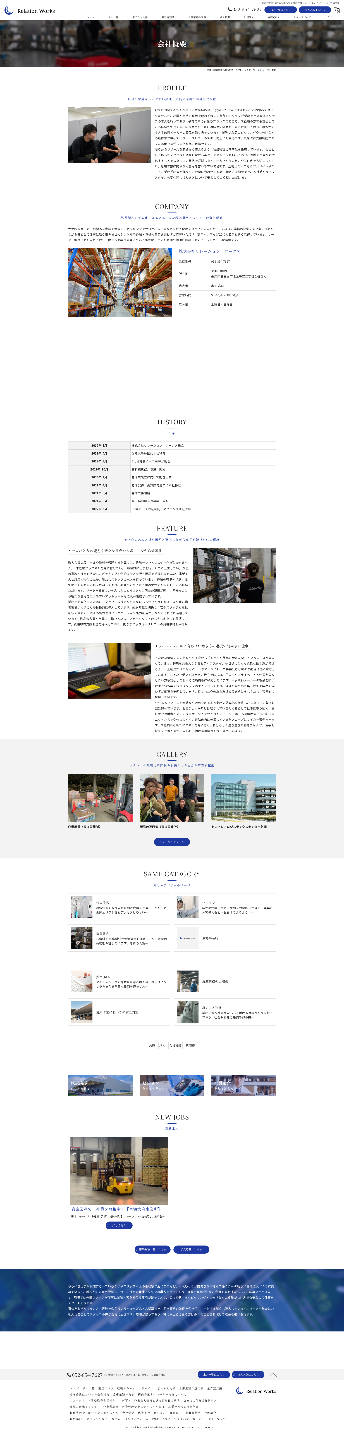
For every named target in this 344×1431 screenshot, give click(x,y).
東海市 (190, 1045)
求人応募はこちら (315, 9)
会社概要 (175, 1045)
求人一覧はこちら (281, 9)
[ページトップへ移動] (273, 1374)
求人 (162, 1045)
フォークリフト (133, 1216)
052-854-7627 (220, 261)
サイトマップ (217, 1419)
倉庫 (152, 1045)
